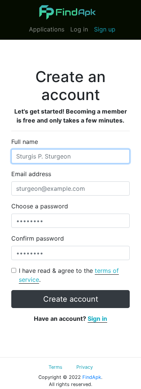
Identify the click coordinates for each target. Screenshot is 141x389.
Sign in (97, 318)
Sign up (104, 29)
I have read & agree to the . (69, 275)
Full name (24, 141)
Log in (79, 29)
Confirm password (37, 238)
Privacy (84, 367)
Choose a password (39, 206)
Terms (55, 367)
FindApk (91, 377)
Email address (31, 174)
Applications (46, 29)
